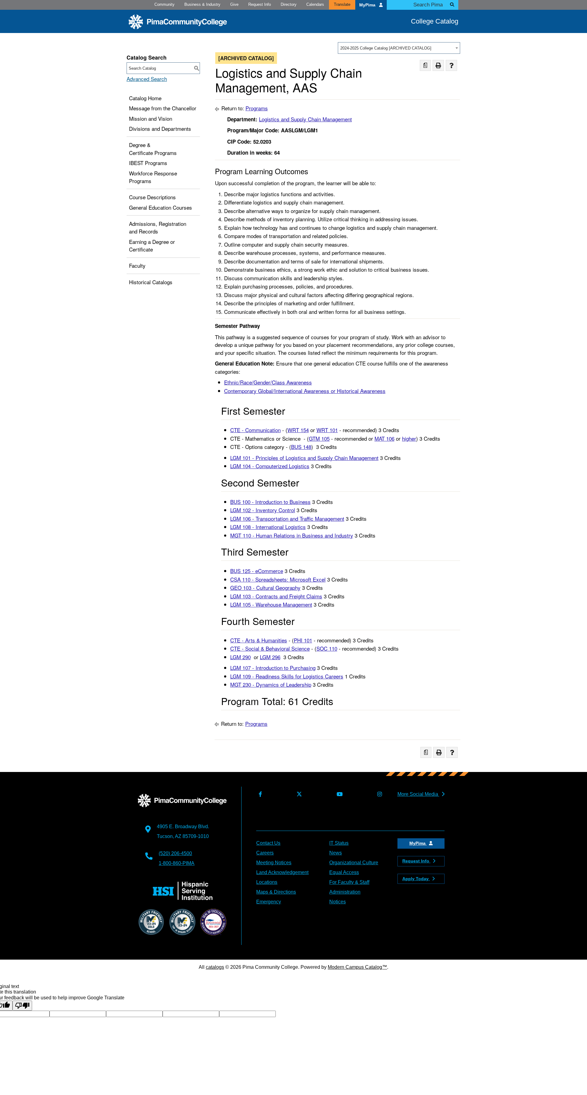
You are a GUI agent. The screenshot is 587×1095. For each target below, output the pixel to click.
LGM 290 (240, 657)
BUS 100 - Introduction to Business (270, 501)
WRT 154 (298, 430)
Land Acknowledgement (282, 872)
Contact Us (268, 843)
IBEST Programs (148, 163)
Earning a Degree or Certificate (152, 245)
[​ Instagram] (378, 794)
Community (164, 4)
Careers (265, 852)
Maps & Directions (276, 892)
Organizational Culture (353, 862)
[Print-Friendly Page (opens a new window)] (438, 65)
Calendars (315, 4)
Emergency (268, 901)
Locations (266, 882)
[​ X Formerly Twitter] (298, 794)
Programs (257, 108)
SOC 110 (326, 648)
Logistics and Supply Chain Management (305, 119)
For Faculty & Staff (349, 882)
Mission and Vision (150, 118)
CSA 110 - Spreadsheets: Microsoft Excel (278, 579)
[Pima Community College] (178, 22)
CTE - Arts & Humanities (258, 640)
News (335, 852)
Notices (337, 901)
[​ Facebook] (259, 794)
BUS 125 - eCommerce (256, 571)
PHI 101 (303, 640)
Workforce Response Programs (153, 177)
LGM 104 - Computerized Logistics (269, 466)
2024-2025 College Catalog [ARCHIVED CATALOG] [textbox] (385, 48)
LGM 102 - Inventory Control (262, 510)
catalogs (215, 967)
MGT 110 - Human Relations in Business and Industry (291, 535)
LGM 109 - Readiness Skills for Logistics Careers (286, 676)
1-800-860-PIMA (176, 863)
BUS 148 (301, 446)
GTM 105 (319, 438)
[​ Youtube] (338, 794)
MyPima (368, 5)
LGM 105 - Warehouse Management (271, 604)
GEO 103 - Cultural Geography (265, 587)
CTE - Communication (255, 430)
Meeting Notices (273, 862)
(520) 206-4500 (175, 853)
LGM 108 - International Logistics (268, 527)
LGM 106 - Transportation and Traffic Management (287, 518)
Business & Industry (202, 4)
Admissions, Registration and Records (157, 227)
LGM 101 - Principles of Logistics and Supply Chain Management (304, 457)
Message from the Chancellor (162, 108)
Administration (344, 892)
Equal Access (344, 872)
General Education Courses (160, 207)
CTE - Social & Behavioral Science (270, 648)
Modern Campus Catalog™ (357, 967)
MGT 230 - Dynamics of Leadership (270, 684)
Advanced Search (147, 79)
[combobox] (399, 48)
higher (409, 438)
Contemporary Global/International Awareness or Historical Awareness (305, 391)
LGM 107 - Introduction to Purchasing (273, 667)
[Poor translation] (22, 1006)
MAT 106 (384, 438)
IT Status (339, 843)
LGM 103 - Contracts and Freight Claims (276, 596)
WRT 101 (327, 430)
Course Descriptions (152, 197)
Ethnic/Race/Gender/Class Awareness (268, 382)
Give (234, 4)
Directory (289, 4)
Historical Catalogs (150, 282)
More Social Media (418, 794)
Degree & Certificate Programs (153, 148)
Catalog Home (145, 98)
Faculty (137, 265)
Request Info (259, 4)
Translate (342, 4)
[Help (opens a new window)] (451, 65)
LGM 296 (270, 657)
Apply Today (416, 878)
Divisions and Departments (160, 128)
